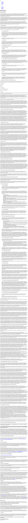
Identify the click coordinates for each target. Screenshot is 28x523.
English (2, 4)
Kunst (2, 1)
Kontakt (2, 3)
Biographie (3, 2)
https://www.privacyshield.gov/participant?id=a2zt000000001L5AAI (15, 451)
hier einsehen (13, 479)
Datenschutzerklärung (4, 495)
